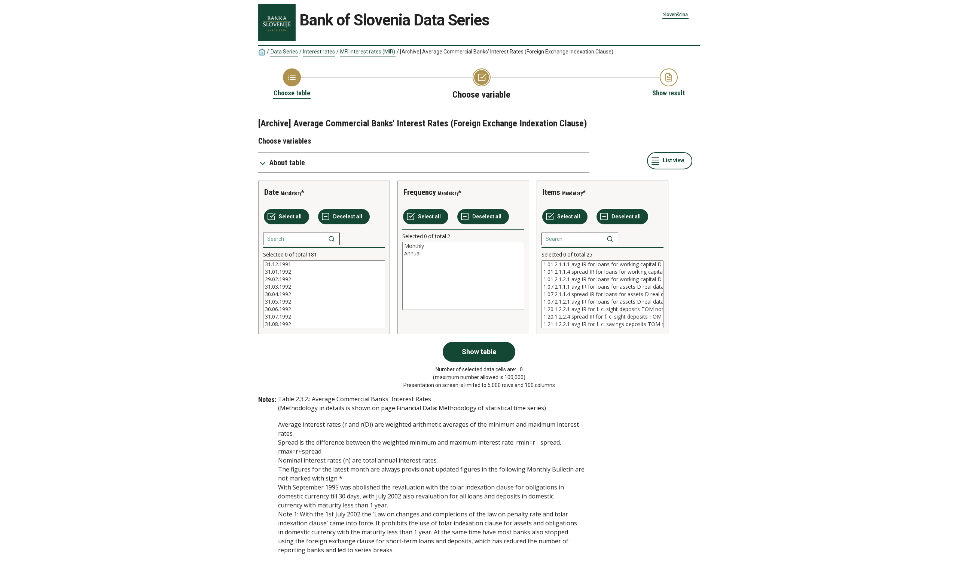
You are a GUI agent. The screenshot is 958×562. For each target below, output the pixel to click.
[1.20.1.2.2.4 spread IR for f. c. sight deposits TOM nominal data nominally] (602, 316)
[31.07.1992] (324, 316)
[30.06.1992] (324, 309)
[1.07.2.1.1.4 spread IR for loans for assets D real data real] (602, 294)
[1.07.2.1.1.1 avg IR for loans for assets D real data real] (602, 287)
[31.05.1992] (324, 301)
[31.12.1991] (324, 264)
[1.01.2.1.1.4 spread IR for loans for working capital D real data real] (602, 272)
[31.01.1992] (324, 272)
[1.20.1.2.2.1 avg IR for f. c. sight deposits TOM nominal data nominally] (602, 309)
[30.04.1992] (324, 294)
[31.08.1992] (324, 324)
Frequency (419, 192)
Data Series (284, 52)
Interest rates (319, 52)
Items (551, 192)
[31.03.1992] (324, 287)
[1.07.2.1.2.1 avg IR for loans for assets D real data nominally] (602, 301)
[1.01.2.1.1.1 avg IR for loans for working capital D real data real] (602, 264)
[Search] (331, 239)
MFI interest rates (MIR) (367, 52)
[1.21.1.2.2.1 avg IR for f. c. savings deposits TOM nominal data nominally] (602, 324)
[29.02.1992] (324, 279)
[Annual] (463, 253)
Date (271, 192)
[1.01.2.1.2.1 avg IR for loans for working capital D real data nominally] (602, 279)
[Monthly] (463, 246)
